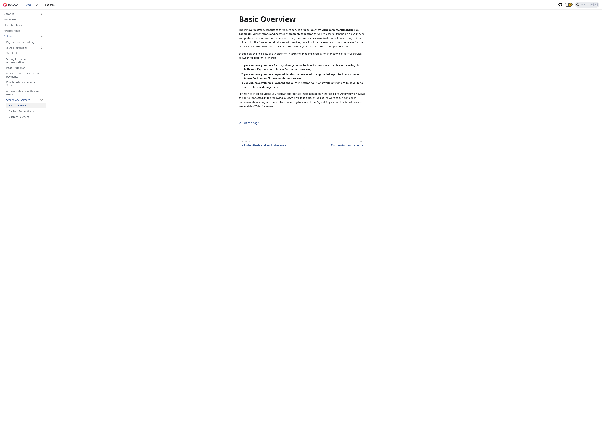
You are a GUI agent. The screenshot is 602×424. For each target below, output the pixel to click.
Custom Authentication (22, 111)
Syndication (13, 53)
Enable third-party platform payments (22, 75)
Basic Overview (18, 105)
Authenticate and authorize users (22, 92)
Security (50, 4)
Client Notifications (15, 25)
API (38, 4)
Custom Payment (19, 117)
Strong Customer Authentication (16, 60)
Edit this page (251, 123)
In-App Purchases (16, 47)
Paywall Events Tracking (20, 42)
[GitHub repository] (560, 4)
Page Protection (15, 68)
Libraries (9, 14)
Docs (28, 4)
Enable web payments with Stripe (22, 84)
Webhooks (10, 19)
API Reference (12, 31)
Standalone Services (18, 100)
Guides (8, 36)
